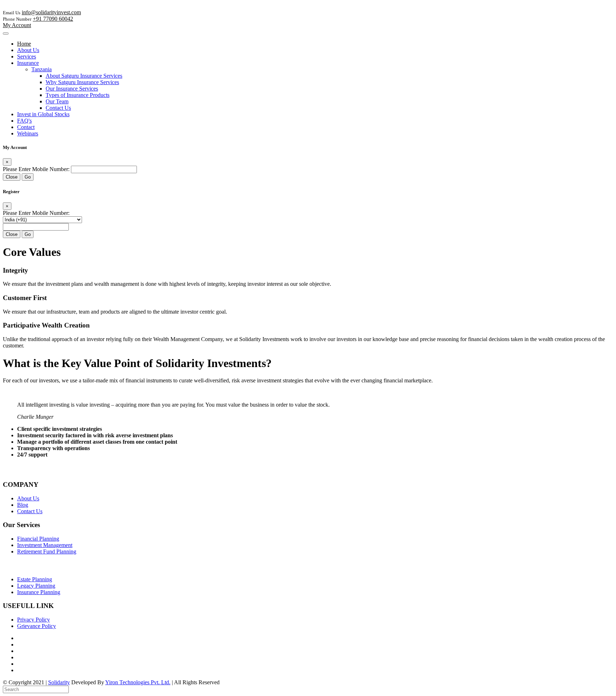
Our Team (57, 101)
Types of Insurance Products (77, 95)
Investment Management (44, 545)
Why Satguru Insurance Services (82, 82)
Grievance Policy (36, 626)
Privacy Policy (33, 620)
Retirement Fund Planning (46, 551)
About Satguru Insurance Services (84, 76)
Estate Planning (34, 579)
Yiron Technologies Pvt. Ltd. (137, 682)
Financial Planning (38, 539)
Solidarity (59, 682)
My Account (17, 25)
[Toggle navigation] (6, 33)
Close (11, 177)
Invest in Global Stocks (43, 114)
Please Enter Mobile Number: (36, 169)
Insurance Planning (38, 592)
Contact (26, 127)
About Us (28, 50)
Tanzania (41, 69)
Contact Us (58, 108)
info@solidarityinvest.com (51, 12)
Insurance (28, 63)
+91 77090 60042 (53, 19)
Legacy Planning (36, 586)
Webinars (27, 133)
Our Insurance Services (72, 89)
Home (24, 44)
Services (26, 56)
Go (28, 177)
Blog (22, 505)
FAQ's (24, 121)
